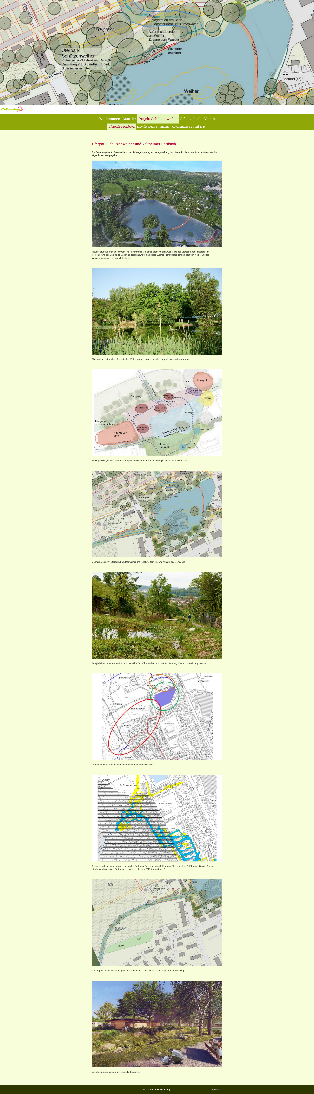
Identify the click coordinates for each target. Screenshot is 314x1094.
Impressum (216, 1089)
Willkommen (109, 118)
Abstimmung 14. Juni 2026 (188, 126)
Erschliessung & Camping (153, 126)
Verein (209, 118)
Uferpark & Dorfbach (122, 126)
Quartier (129, 118)
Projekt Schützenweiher (158, 118)
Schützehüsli (191, 118)
